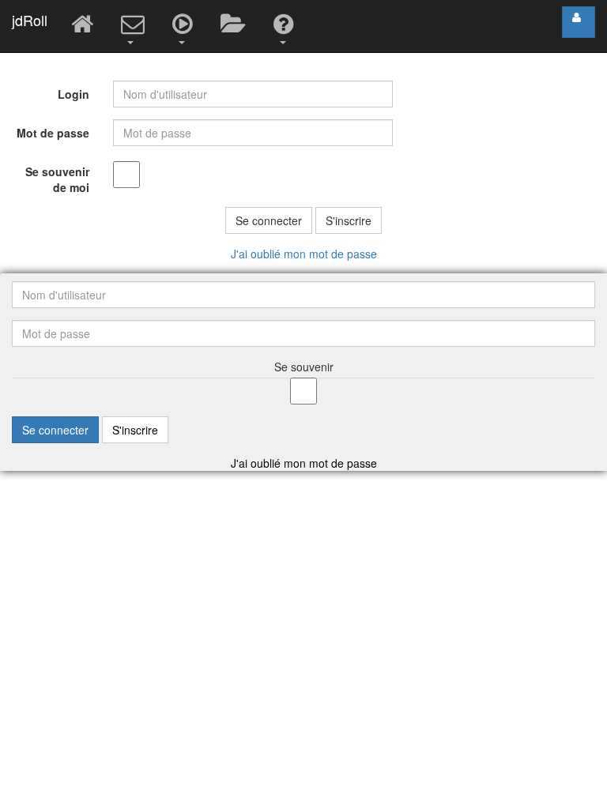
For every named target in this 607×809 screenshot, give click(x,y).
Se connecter (269, 220)
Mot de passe (53, 133)
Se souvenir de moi (57, 179)
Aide (286, 26)
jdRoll (29, 19)
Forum (235, 26)
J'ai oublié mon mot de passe (304, 254)
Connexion (578, 22)
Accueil (84, 26)
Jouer (184, 26)
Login (73, 94)
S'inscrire (348, 220)
